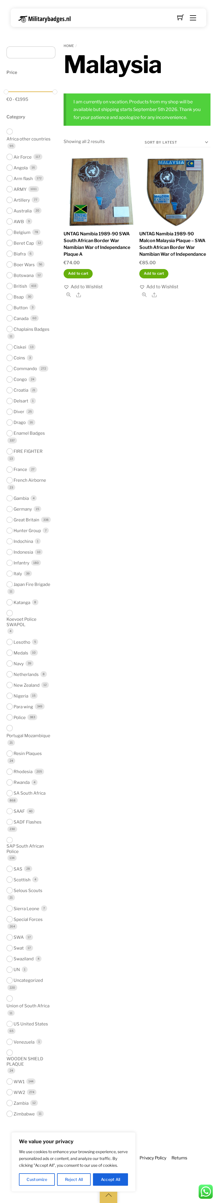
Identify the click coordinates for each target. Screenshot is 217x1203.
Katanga (22, 602)
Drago (20, 422)
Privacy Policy (153, 1158)
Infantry (21, 563)
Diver (19, 411)
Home (69, 46)
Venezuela (24, 1042)
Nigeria (21, 696)
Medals (21, 653)
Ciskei (20, 347)
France (20, 469)
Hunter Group (27, 530)
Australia (23, 211)
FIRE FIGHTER (28, 451)
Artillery (22, 200)
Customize (37, 1179)
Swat (19, 948)
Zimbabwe (24, 1114)
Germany (23, 509)
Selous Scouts (28, 890)
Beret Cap (24, 243)
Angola (21, 167)
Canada (21, 318)
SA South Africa (29, 793)
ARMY (20, 189)
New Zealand (27, 685)
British (20, 286)
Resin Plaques (28, 753)
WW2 (19, 1092)
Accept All (110, 1179)
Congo (20, 379)
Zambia (21, 1103)
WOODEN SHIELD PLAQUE (24, 1061)
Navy (19, 663)
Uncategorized (28, 980)
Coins (19, 358)
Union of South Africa (27, 1005)
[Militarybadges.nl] (47, 18)
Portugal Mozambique (28, 735)
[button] (83, 287)
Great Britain (26, 519)
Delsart (21, 401)
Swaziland (24, 958)
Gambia (21, 498)
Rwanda (22, 782)
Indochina (23, 541)
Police (20, 717)
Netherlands (26, 674)
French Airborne (30, 480)
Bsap (19, 297)
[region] (73, 1162)
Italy (18, 573)
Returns (179, 1158)
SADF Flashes (28, 822)
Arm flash (23, 178)
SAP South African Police (25, 848)
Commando (25, 368)
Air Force (23, 157)
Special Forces (28, 919)
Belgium (22, 232)
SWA (19, 937)
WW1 (19, 1081)
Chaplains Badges (31, 329)
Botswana (24, 275)
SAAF (19, 811)
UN (17, 969)
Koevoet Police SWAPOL (21, 622)
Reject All (74, 1179)
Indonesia (23, 552)
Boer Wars (24, 264)
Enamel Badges (29, 433)
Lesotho (22, 642)
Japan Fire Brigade (32, 584)
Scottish (22, 879)
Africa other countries (28, 139)
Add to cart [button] (78, 273)
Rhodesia (23, 771)
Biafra (20, 254)
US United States (31, 1024)
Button (21, 307)
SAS (18, 869)
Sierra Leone (26, 908)
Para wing (23, 706)
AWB (19, 221)
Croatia (21, 390)
